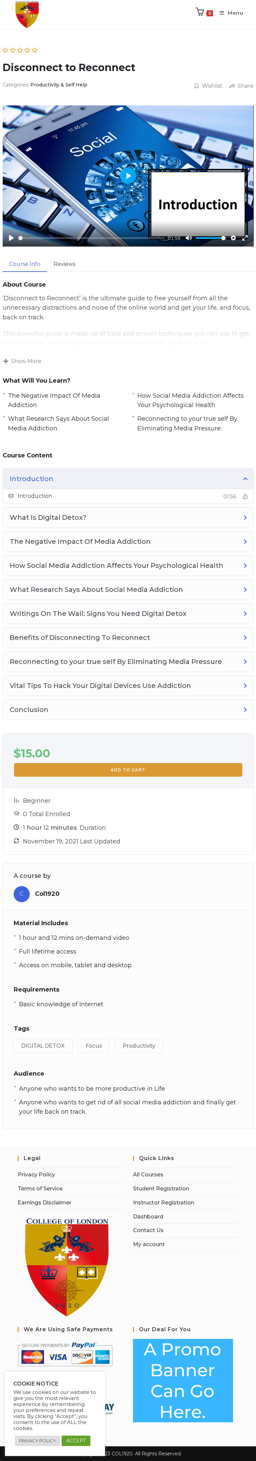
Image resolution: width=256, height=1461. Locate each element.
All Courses (148, 1174)
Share (245, 86)
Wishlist (212, 86)
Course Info (24, 264)
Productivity (139, 1046)
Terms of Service (40, 1188)
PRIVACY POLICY (37, 1440)
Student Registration (161, 1188)
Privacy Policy (36, 1174)
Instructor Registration (163, 1202)
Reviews (64, 264)
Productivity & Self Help (58, 85)
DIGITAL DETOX (43, 1046)
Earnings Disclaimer (44, 1202)
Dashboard (148, 1216)
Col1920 (47, 893)
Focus (94, 1046)
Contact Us (148, 1230)
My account (149, 1244)
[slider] (91, 238)
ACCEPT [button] (76, 1441)
